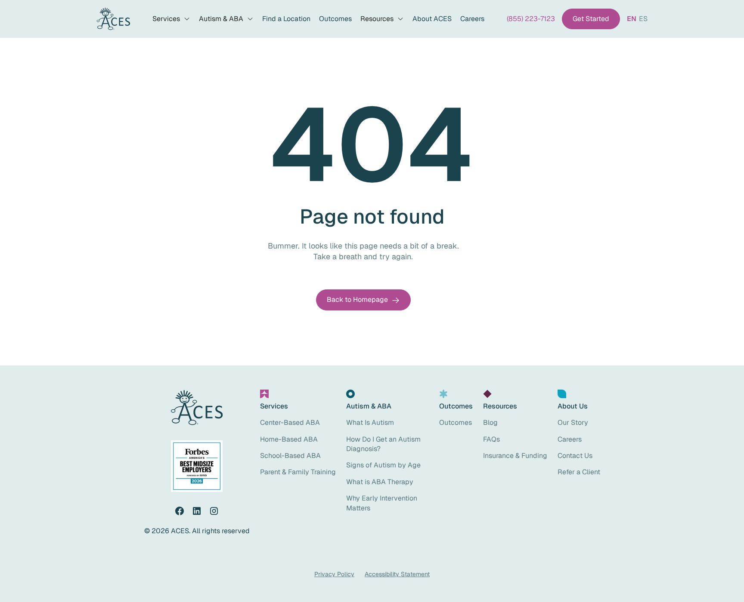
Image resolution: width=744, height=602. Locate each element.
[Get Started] (591, 19)
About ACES (432, 18)
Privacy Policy (334, 574)
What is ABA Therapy (379, 481)
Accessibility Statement (397, 574)
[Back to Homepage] (363, 300)
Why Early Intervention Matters (381, 503)
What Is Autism (370, 422)
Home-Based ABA (289, 439)
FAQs (491, 439)
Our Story (573, 422)
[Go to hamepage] (113, 19)
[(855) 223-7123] (531, 19)
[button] (171, 19)
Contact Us (575, 455)
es (643, 18)
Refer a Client (579, 471)
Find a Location (286, 18)
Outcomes (335, 18)
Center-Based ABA (290, 422)
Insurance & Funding (515, 455)
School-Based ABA (290, 455)
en (631, 18)
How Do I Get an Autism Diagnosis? (383, 444)
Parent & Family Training (298, 471)
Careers (472, 18)
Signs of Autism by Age (383, 465)
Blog (490, 422)
